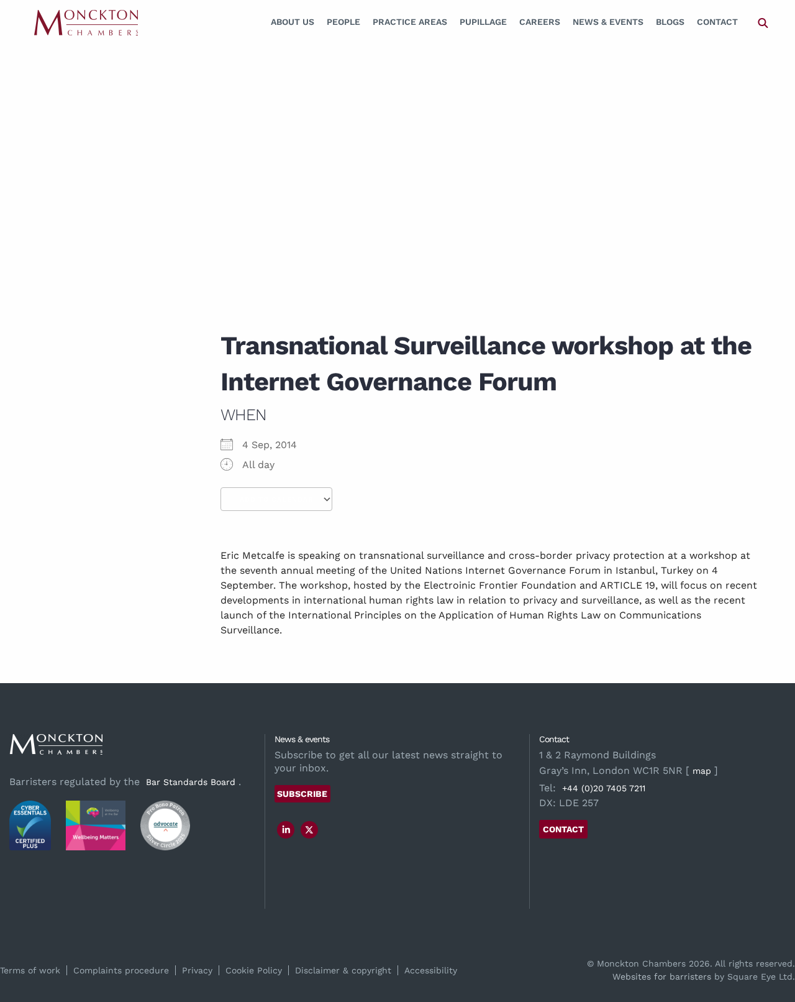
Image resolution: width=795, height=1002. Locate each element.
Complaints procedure (121, 970)
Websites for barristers (661, 976)
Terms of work (30, 970)
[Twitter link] (309, 830)
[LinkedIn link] (286, 830)
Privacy (197, 970)
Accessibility (430, 970)
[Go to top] (772, 942)
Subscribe (302, 794)
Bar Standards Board (190, 782)
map (702, 771)
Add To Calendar (276, 499)
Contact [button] (563, 829)
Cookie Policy (253, 970)
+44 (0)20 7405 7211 (603, 788)
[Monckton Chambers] (86, 22)
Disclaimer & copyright (343, 970)
